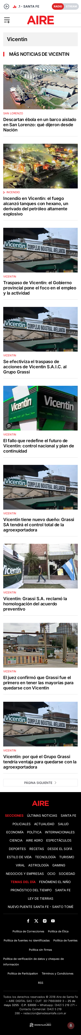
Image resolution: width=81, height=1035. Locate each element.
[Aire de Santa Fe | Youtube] (53, 921)
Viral (20, 865)
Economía (15, 832)
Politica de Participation (23, 973)
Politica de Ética (58, 931)
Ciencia (16, 840)
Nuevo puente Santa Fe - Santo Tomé (40, 907)
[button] (13, 20)
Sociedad (67, 874)
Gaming (58, 865)
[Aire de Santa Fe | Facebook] (28, 921)
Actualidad (44, 824)
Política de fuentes (65, 940)
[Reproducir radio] (6, 6)
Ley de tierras (40, 899)
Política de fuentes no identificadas (27, 940)
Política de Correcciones (28, 931)
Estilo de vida (19, 857)
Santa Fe (68, 816)
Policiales (22, 824)
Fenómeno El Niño (55, 882)
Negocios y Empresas (25, 874)
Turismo (66, 857)
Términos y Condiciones (57, 973)
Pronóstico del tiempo (31, 890)
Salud (63, 824)
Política (34, 832)
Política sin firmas (40, 949)
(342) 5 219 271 (65, 1005)
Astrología (38, 865)
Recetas (36, 849)
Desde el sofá (60, 849)
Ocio (51, 874)
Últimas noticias (42, 816)
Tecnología (45, 857)
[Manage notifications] (70, 1025)
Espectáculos (58, 840)
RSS (40, 982)
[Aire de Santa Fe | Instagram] (44, 921)
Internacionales (60, 832)
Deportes (17, 849)
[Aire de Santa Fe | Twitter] (36, 921)
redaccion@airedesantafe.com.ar (44, 1013)
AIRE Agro (34, 840)
